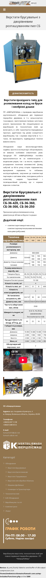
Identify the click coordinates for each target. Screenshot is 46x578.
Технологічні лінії (12, 494)
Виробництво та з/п (13, 502)
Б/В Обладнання (12, 498)
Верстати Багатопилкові (18, 472)
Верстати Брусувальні (17, 468)
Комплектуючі (11, 506)
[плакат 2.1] (33, 386)
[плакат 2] (13, 386)
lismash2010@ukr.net (11, 433)
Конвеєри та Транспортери (19, 489)
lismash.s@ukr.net (10, 435)
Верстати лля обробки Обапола (21, 481)
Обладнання (10, 463)
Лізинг (8, 511)
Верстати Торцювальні (17, 476)
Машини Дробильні (16, 485)
